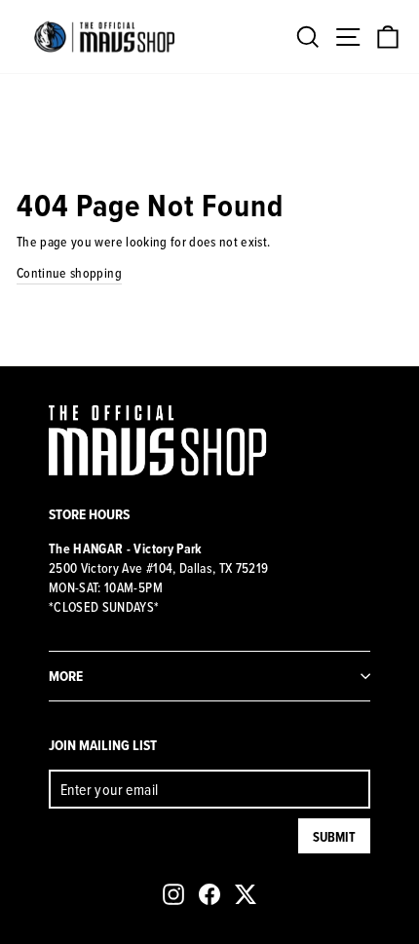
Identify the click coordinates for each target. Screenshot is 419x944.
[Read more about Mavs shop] (104, 37)
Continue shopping (69, 273)
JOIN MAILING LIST (103, 745)
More (66, 675)
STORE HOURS (89, 514)
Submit (334, 837)
